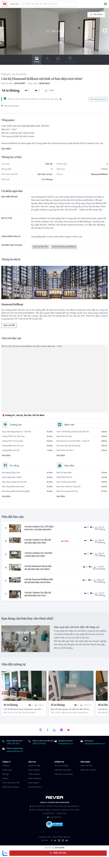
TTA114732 (55, 713)
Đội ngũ (5, 774)
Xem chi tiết (9, 326)
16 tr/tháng (11, 705)
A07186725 (103, 713)
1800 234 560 (39, 744)
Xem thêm (6, 149)
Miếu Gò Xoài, (67, 713)
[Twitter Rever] (55, 840)
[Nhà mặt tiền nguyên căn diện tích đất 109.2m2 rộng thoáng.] (71, 686)
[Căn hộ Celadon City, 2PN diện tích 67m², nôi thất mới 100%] (15, 528)
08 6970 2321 (50, 813)
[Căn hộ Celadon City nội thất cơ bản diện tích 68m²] (15, 555)
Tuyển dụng (7, 770)
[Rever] (54, 797)
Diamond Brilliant (99, 174)
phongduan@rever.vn (95, 744)
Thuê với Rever (34, 774)
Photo (36, 62)
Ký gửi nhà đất (34, 766)
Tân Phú (22, 74)
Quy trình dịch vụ (35, 787)
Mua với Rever (34, 770)
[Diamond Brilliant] (54, 283)
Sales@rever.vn (65, 744)
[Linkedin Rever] (59, 840)
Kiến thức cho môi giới (63, 774)
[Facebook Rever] (51, 840)
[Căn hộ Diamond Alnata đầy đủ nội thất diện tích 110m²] (15, 568)
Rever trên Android (88, 770)
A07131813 (8, 713)
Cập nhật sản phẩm (62, 770)
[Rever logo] (4, 4)
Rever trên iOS (86, 766)
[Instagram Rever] (63, 840)
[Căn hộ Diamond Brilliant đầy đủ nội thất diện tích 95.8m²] (15, 581)
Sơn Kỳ (15, 74)
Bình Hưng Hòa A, (81, 713)
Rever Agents (33, 783)
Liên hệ (5, 779)
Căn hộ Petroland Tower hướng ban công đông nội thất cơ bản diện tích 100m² (23, 709)
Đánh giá (44, 840)
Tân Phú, (26, 713)
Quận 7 (33, 713)
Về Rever (5, 766)
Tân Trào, (18, 713)
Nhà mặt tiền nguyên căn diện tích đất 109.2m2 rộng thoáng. (70, 709)
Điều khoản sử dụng (10, 787)
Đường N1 (6, 74)
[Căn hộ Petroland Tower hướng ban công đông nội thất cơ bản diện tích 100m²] (23, 686)
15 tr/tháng (58, 705)
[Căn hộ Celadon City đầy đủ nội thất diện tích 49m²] (15, 541)
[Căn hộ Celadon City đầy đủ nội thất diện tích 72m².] (15, 594)
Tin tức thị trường (61, 766)
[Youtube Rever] (67, 840)
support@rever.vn (14, 751)
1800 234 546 (59, 853)
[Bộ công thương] (54, 824)
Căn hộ (48, 164)
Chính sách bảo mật (10, 783)
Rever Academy (34, 779)
